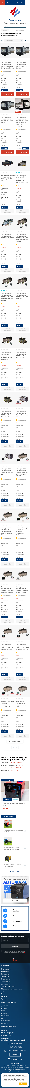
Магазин (5, 965)
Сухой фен (5, 971)
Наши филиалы (8, 1026)
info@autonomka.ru (16, 1059)
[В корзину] (24, 831)
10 (8, 767)
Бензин (12, 762)
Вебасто (4, 996)
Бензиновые (5, 974)
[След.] (24, 752)
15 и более (18, 767)
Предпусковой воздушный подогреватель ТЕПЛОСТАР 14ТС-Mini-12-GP (7, 356)
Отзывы (4, 1013)
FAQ (2, 1018)
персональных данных (17, 952)
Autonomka (15, 20)
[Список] (28, 40)
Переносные (5, 979)
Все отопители (6, 969)
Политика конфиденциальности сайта (14, 1039)
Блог (3, 1011)
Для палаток (5, 981)
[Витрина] (25, 40)
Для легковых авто (8, 986)
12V (12, 770)
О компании (5, 1021)
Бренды (4, 999)
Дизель (19, 762)
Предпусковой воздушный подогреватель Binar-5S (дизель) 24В (6, 531)
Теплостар (19, 188)
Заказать (15, 946)
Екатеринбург (6, 1035)
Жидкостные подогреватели (11, 989)
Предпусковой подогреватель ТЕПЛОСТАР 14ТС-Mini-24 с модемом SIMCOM (22, 238)
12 (12, 767)
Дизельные (5, 976)
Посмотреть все (15, 871)
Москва (4, 1030)
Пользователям (8, 1002)
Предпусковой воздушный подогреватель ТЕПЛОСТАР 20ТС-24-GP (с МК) (22, 179)
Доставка (4, 1006)
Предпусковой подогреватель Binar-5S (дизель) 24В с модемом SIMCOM (22, 472)
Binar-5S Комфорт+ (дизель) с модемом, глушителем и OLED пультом (22, 531)
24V (16, 770)
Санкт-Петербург (7, 1033)
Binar (17, 423)
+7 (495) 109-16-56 (16, 1044)
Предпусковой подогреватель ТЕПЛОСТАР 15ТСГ (7, 236)
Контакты (4, 1023)
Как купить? (5, 1016)
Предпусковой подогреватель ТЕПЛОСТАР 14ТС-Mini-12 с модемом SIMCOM (7, 297)
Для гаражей (5, 984)
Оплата (4, 1008)
